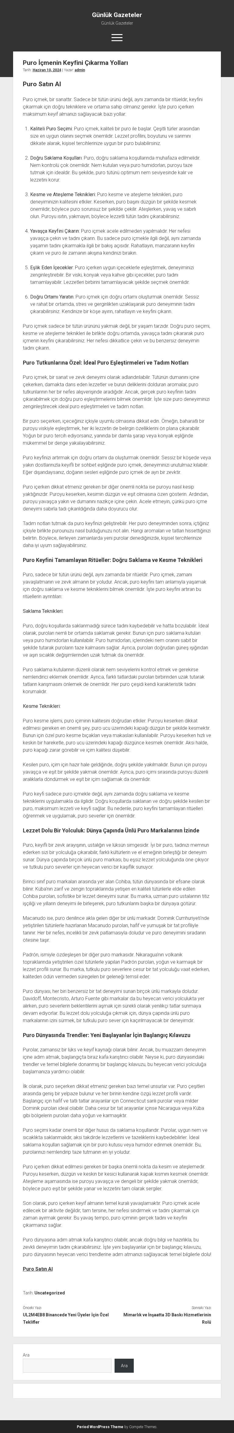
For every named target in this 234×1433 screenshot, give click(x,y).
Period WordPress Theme (100, 1427)
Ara (26, 1355)
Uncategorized (49, 1292)
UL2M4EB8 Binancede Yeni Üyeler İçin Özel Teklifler (66, 1318)
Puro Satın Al (38, 1269)
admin (80, 70)
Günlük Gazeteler (117, 15)
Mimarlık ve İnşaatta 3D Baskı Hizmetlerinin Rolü (167, 1318)
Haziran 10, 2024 (47, 70)
